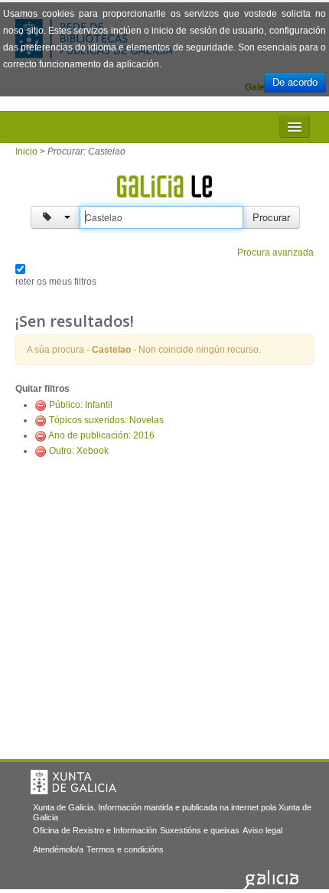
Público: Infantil (80, 404)
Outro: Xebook (79, 450)
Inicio (26, 151)
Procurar (271, 217)
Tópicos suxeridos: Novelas (106, 420)
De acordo (295, 82)
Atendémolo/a (58, 849)
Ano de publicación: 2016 (101, 435)
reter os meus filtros (55, 281)
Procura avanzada (275, 252)
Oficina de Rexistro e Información (95, 830)
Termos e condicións (125, 849)
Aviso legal (262, 830)
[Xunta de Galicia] (73, 782)
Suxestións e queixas (199, 830)
